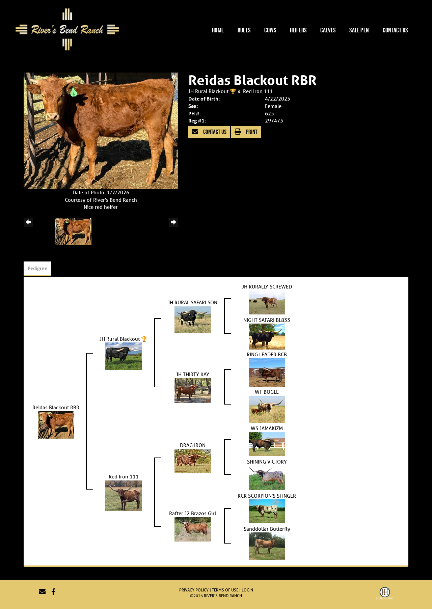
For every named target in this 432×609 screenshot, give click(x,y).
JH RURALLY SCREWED (267, 286)
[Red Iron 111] (123, 495)
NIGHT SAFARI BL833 (266, 319)
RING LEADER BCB (267, 354)
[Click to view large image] (101, 130)
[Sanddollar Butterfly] (267, 545)
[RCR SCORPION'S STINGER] (267, 510)
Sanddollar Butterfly (267, 528)
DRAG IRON (193, 445)
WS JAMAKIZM (267, 428)
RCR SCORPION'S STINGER (267, 495)
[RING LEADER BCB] (267, 371)
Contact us (214, 131)
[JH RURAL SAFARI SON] (192, 318)
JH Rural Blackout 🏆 (213, 91)
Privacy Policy (194, 590)
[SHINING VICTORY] (267, 476)
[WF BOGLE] (267, 408)
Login (247, 590)
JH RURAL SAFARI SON (192, 302)
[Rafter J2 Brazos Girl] (192, 528)
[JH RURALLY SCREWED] (267, 301)
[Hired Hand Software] (384, 594)
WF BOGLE (267, 391)
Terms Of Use (225, 590)
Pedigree (37, 268)
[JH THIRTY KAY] (192, 389)
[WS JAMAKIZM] (267, 443)
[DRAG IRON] (192, 459)
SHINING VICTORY (267, 461)
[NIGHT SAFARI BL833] (267, 335)
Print (251, 131)
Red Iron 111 (258, 91)
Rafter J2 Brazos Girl (192, 513)
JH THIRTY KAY (192, 374)
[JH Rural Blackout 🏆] (123, 355)
